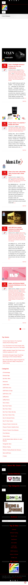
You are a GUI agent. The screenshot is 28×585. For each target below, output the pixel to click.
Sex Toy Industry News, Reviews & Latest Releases (12, 440)
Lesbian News (6, 384)
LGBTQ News (6, 396)
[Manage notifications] (25, 582)
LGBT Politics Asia (7, 387)
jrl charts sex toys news (14, 75)
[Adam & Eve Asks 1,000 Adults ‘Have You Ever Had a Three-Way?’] (14, 162)
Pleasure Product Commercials (10, 424)
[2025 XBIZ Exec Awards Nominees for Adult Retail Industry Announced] (14, 218)
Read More (24, 101)
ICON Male (14, 546)
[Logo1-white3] (4, 5)
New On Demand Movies (8, 418)
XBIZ (24, 238)
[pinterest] (11, 0)
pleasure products (15, 180)
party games (20, 129)
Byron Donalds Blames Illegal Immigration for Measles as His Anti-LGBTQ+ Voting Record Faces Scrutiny (13, 361)
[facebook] (18, 0)
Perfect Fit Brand (14, 554)
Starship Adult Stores (22, 236)
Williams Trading (7, 447)
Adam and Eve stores (20, 179)
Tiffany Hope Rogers (18, 237)
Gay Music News (6, 378)
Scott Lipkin (16, 236)
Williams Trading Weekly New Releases (12, 450)
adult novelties (13, 128)
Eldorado (14, 529)
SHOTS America (14, 551)
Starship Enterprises (11, 237)
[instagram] (16, 0)
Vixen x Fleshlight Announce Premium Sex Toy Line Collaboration (16, 66)
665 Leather (14, 542)
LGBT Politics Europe (8, 390)
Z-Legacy (5, 456)
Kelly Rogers (19, 235)
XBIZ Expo (12, 240)
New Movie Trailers (7, 406)
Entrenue (16, 293)
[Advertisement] (14, 33)
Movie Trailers (6, 403)
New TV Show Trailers (8, 421)
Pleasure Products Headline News (11, 427)
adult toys (10, 180)
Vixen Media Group (18, 79)
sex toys (19, 180)
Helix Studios (14, 547)
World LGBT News (7, 453)
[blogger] (9, 0)
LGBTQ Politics (6, 399)
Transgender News (7, 444)
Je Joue (19, 293)
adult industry (10, 235)
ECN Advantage (6, 372)
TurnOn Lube (14, 536)
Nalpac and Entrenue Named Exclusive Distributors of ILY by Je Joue (17, 285)
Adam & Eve (15, 179)
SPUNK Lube (14, 557)
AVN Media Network (17, 73)
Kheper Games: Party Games (13, 129)
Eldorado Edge (6, 375)
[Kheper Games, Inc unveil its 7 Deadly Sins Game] (14, 113)
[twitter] (14, 0)
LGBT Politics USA (7, 393)
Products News (21, 233)
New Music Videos (7, 409)
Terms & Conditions (17, 577)
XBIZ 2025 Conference (12, 239)
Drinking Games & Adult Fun (20, 128)
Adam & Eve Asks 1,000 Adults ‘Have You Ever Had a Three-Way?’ (16, 173)
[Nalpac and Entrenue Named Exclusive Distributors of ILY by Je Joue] (14, 273)
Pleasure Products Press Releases (19, 289)
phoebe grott (22, 294)
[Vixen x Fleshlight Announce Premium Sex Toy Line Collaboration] (14, 55)
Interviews (5, 381)
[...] (25, 98)
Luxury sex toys (21, 75)
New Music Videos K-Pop (8, 415)
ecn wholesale (17, 74)
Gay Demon (14, 539)
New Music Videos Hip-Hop (9, 412)
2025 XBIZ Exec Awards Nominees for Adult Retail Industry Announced (15, 229)
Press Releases (19, 71)
